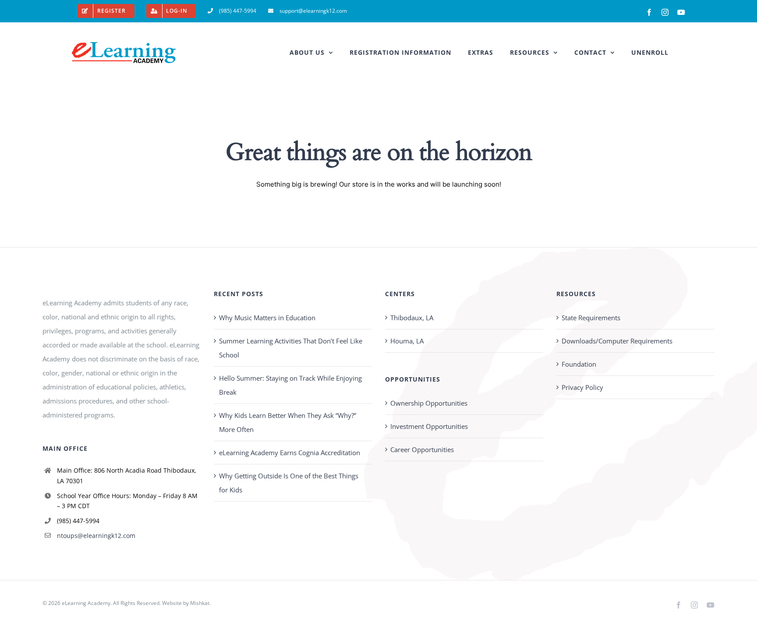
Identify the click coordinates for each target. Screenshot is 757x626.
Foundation (579, 364)
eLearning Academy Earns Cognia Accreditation (289, 452)
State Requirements (591, 317)
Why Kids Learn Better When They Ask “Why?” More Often (287, 422)
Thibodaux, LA (411, 317)
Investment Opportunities (429, 426)
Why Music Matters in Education (267, 317)
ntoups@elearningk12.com (96, 535)
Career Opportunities (422, 449)
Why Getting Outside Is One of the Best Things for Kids (288, 482)
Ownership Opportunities (428, 403)
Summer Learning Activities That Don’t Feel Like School (290, 347)
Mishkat (199, 603)
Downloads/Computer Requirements (617, 340)
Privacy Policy (582, 387)
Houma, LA (407, 340)
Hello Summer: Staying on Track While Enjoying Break (290, 385)
